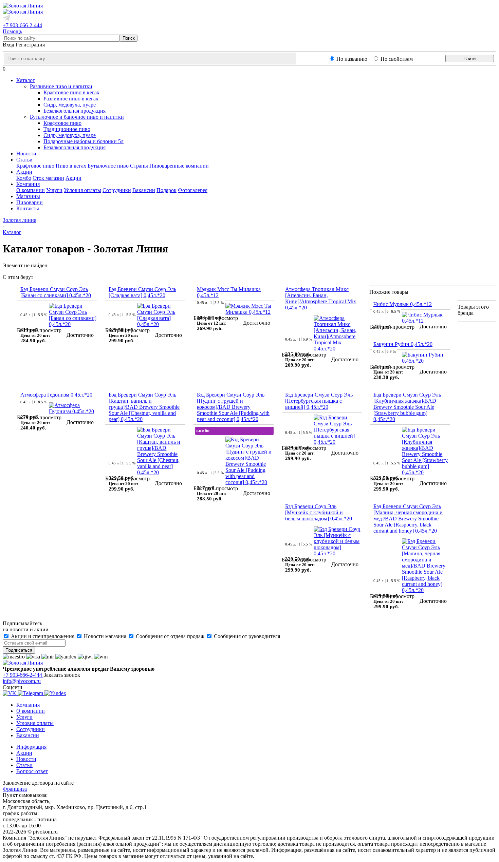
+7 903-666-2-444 (22, 25)
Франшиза (15, 789)
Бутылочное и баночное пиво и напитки (77, 117)
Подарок (166, 190)
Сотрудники (117, 190)
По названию (351, 59)
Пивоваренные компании (179, 166)
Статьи (24, 765)
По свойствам (397, 59)
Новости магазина (105, 636)
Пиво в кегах (71, 166)
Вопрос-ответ (32, 771)
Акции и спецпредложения (43, 636)
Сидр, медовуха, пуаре (69, 105)
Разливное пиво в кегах (70, 98)
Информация (31, 747)
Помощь (12, 31)
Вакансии (143, 190)
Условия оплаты (82, 190)
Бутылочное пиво (108, 166)
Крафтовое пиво (62, 123)
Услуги (54, 190)
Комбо (23, 178)
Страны (139, 166)
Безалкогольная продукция (74, 111)
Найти (469, 58)
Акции (73, 178)
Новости (26, 759)
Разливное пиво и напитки (61, 86)
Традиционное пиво (66, 129)
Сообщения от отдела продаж (170, 636)
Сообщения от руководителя (246, 636)
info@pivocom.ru (22, 681)
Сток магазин (48, 178)
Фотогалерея (192, 190)
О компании (30, 190)
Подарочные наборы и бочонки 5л (83, 141)
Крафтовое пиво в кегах (71, 92)
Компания (28, 705)
